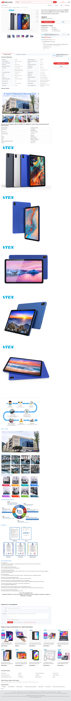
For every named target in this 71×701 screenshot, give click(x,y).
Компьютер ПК (48, 686)
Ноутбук (19, 673)
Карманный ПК (41, 686)
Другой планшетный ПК (24, 7)
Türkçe (56, 693)
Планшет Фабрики (19, 686)
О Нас (11, 692)
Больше (2, 688)
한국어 (44, 693)
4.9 (57, 56)
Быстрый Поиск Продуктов (52, 692)
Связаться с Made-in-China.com (42, 692)
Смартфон (37, 675)
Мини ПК (19, 675)
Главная (2, 7)
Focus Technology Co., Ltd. (34, 695)
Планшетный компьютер (40, 673)
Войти (69, 2)
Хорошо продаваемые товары (6, 676)
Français (22, 693)
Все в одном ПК (55, 673)
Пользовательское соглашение (21, 692)
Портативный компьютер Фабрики (30, 686)
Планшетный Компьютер (16, 7)
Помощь (56, 5)
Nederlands (37, 693)
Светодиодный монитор (5, 675)
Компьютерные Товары (8, 7)
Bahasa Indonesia (64, 693)
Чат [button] (63, 21)
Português (18, 693)
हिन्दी (49, 693)
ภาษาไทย (52, 693)
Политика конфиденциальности (32, 692)
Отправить (10, 622)
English (11, 693)
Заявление (14, 692)
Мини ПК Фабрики (11, 686)
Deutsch (34, 693)
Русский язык (26, 693)
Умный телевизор (56, 675)
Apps (61, 5)
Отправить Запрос (48, 21)
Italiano (30, 693)
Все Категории (4, 5)
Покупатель (50, 5)
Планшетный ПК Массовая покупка (59, 686)
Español (15, 693)
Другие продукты (38, 676)
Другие (54, 676)
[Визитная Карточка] (68, 59)
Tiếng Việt (59, 693)
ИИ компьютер (3, 673)
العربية (41, 693)
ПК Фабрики (4, 686)
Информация (59, 692)
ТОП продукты (20, 676)
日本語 (47, 693)
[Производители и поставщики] (6, 2)
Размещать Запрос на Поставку (30, 622)
